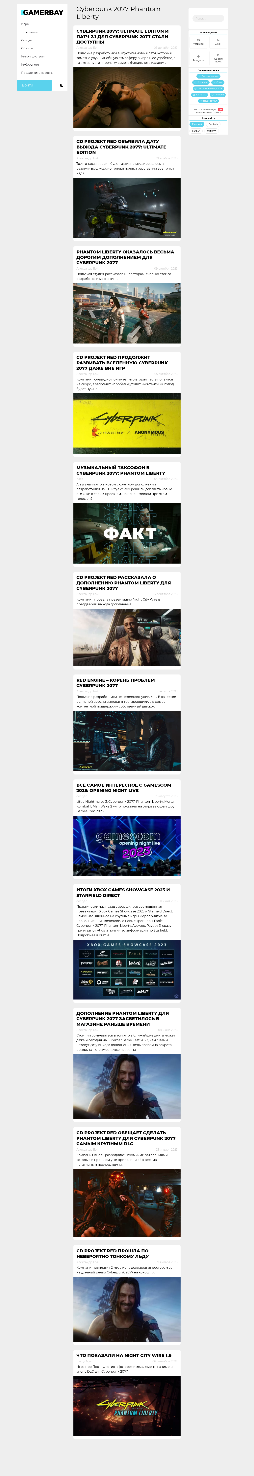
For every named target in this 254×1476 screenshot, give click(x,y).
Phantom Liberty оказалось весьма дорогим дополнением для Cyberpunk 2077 (125, 257)
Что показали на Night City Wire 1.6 (123, 1355)
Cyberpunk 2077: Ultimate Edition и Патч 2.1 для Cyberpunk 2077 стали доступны (122, 36)
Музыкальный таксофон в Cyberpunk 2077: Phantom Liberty (120, 470)
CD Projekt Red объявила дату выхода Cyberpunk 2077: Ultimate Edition (121, 147)
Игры (25, 24)
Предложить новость (37, 73)
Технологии (29, 32)
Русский (197, 124)
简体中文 (211, 130)
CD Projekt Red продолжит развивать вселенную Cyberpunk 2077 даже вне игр (122, 363)
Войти (27, 85)
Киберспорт (30, 64)
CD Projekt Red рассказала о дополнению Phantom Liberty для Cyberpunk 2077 (123, 583)
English (196, 130)
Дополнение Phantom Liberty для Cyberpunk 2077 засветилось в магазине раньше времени (122, 1019)
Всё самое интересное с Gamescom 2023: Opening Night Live (123, 787)
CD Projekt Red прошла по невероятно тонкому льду (112, 1253)
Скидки (26, 40)
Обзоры (27, 48)
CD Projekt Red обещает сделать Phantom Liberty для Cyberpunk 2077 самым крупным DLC (126, 1138)
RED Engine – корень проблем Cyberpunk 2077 (115, 682)
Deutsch (213, 124)
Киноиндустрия (32, 56)
